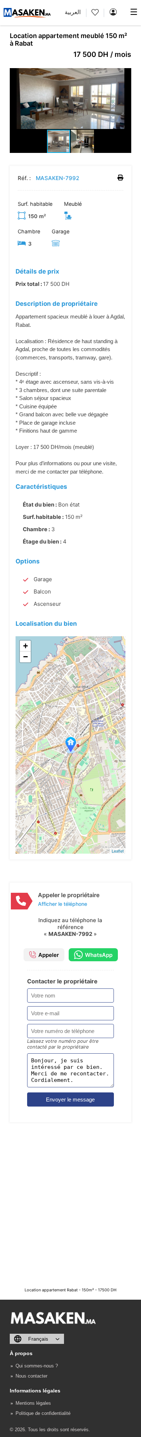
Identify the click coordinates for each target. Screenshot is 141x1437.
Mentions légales (33, 1403)
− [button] (25, 656)
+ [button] (25, 645)
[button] (125, 74)
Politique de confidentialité (43, 1413)
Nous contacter (31, 1376)
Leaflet (118, 851)
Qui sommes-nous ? (37, 1366)
